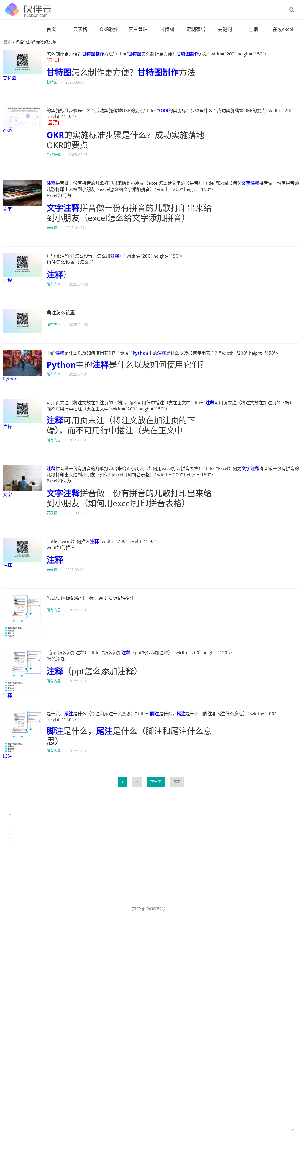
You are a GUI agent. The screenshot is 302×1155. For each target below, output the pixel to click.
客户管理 (138, 29)
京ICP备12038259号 (148, 908)
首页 (51, 29)
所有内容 (54, 284)
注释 (51, 183)
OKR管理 (53, 154)
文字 (7, 209)
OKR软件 (109, 29)
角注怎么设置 (61, 312)
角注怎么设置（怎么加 (70, 262)
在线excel (283, 29)
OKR (7, 131)
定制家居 (195, 29)
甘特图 (167, 29)
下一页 (155, 781)
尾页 (176, 781)
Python (10, 379)
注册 (253, 29)
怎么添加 (56, 658)
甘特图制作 (93, 54)
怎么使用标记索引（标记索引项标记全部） (91, 598)
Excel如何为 (59, 195)
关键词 (225, 29)
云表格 (80, 29)
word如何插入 (61, 547)
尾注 (68, 713)
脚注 (7, 756)
